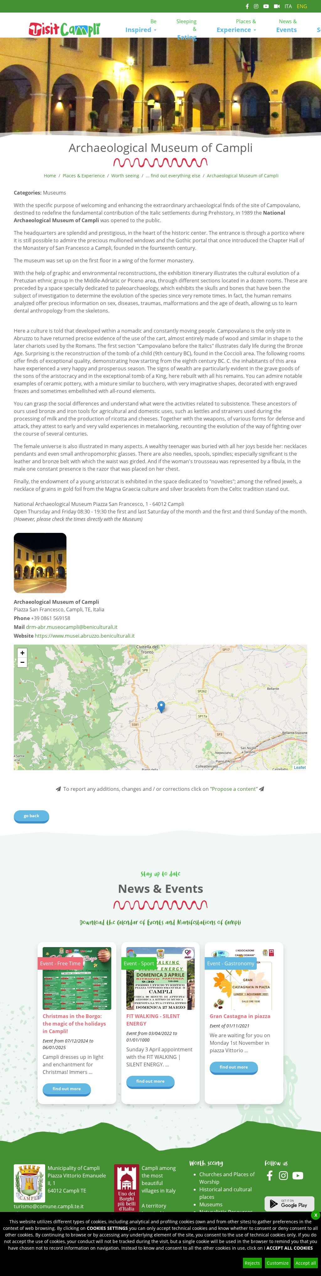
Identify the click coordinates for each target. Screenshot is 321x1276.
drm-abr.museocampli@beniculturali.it (72, 627)
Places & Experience (84, 176)
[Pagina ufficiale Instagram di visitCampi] (256, 6)
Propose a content (234, 788)
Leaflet (300, 767)
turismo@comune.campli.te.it (49, 1206)
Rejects (252, 1263)
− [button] (22, 662)
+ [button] (22, 653)
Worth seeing (125, 176)
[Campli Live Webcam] (277, 6)
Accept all (306, 1263)
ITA (288, 6)
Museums (211, 1204)
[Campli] (64, 29)
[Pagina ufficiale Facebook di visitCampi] (247, 6)
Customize (278, 1263)
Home (50, 176)
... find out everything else (173, 176)
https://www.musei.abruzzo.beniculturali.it (85, 635)
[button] (141, 26)
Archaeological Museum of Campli (243, 176)
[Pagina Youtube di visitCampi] (266, 6)
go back (31, 815)
